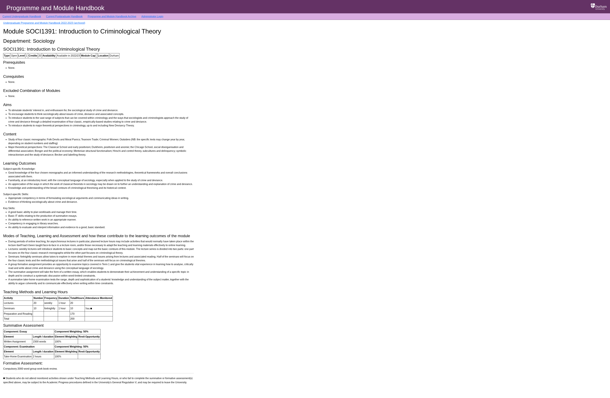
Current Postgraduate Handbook (64, 16)
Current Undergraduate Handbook (22, 16)
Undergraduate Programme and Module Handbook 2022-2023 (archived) (44, 23)
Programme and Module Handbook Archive (112, 16)
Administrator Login (152, 16)
